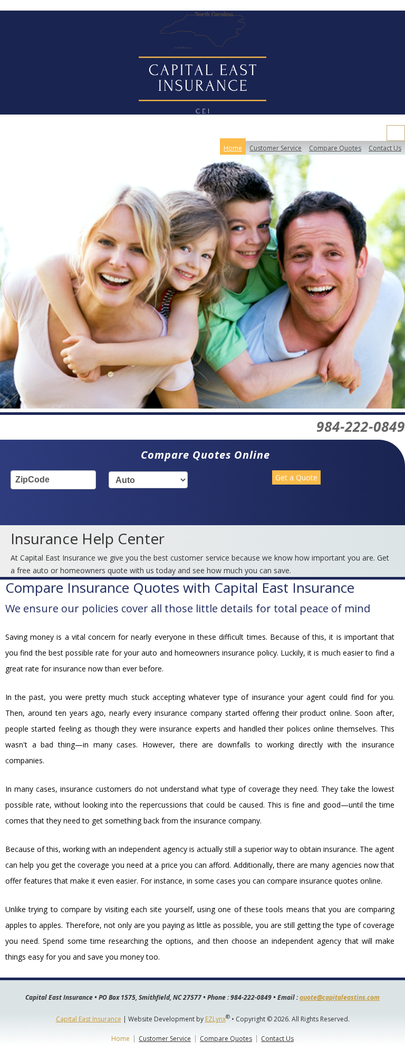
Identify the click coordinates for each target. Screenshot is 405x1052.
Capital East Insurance (88, 1019)
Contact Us (385, 148)
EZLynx (215, 1019)
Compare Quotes (335, 148)
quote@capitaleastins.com (340, 997)
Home (233, 148)
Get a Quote (296, 477)
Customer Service (275, 148)
